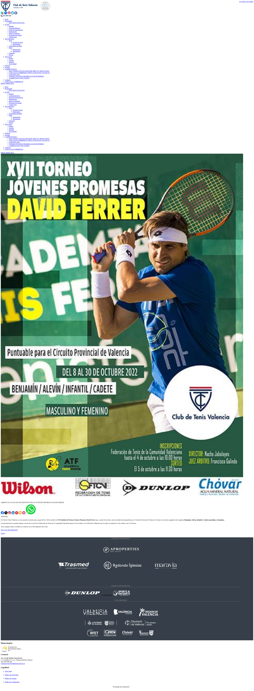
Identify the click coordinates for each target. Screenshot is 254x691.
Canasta (11, 128)
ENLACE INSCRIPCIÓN (9, 530)
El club (7, 92)
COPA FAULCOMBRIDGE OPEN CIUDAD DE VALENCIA (29, 140)
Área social (8, 124)
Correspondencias (14, 96)
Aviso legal (8, 671)
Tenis (10, 108)
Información (16, 117)
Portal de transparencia (16, 97)
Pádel (10, 115)
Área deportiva (9, 106)
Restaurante (8, 88)
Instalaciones (13, 99)
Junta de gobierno (14, 101)
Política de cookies (10, 678)
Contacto (7, 147)
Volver (3, 533)
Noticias (7, 133)
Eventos (7, 135)
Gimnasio (12, 121)
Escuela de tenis (18, 110)
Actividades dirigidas (15, 113)
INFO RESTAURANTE (17, 90)
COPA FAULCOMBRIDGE (14, 149)
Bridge (11, 126)
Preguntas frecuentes (15, 103)
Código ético (13, 105)
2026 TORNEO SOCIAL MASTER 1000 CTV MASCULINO (29, 138)
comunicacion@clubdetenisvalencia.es (13, 663)
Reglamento (16, 112)
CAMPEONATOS (11, 137)
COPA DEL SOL (14, 142)
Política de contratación (12, 682)
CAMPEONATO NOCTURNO (19, 146)
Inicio (6, 87)
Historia (11, 94)
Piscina (11, 122)
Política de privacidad (11, 675)
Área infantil (13, 131)
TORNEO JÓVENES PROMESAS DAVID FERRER (26, 144)
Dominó (11, 130)
